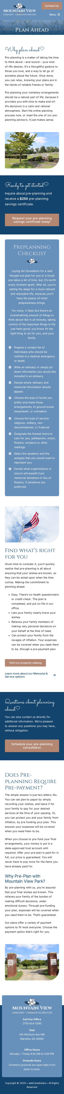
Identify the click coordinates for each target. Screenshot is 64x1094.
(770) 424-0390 (32, 1023)
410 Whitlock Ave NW (32, 1034)
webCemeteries (37, 1083)
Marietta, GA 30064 (32, 1038)
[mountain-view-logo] (19, 4)
